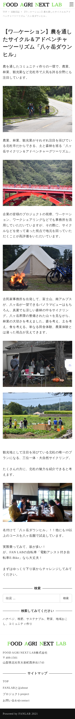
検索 (66, 598)
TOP (6, 681)
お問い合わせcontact (16, 700)
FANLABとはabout (15, 687)
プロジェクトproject (16, 694)
